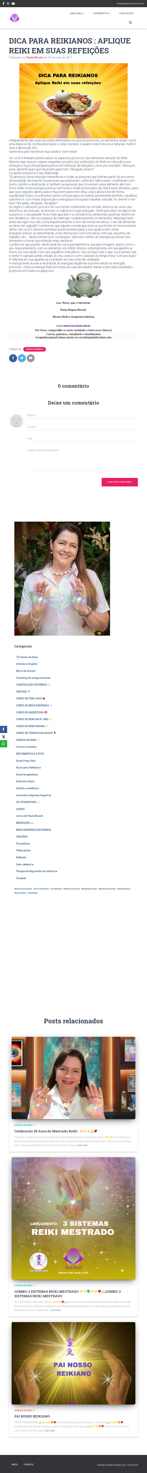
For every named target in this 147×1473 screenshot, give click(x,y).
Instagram (8, 4)
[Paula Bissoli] (14, 17)
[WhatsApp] (3, 743)
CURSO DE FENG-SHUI (29, 698)
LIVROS (20, 809)
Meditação (33, 893)
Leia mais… (83, 1145)
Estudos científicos (27, 788)
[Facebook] (3, 729)
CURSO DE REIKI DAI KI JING (32, 719)
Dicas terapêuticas (27, 774)
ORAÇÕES (22, 836)
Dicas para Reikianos (28, 767)
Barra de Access (26, 670)
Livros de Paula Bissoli (29, 815)
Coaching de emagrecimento (33, 677)
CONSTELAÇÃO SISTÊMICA (32, 684)
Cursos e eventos (26, 746)
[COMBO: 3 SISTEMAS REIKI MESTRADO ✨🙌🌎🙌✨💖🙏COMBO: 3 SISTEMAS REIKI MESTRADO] (73, 1218)
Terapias (21, 878)
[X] (3, 736)
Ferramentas (101, 13)
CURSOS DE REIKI (33, 349)
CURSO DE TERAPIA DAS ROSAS (34, 733)
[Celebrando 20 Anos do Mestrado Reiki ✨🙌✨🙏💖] (73, 1077)
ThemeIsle (132, 1465)
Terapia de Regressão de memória (36, 871)
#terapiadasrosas (89, 889)
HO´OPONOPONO (26, 802)
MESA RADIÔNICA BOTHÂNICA (33, 829)
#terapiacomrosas (71, 889)
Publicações (126, 13)
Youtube (13, 4)
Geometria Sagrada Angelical (33, 795)
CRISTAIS (21, 691)
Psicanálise (23, 843)
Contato (29, 1464)
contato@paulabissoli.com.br (130, 3)
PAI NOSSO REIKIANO (32, 1416)
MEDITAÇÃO (23, 822)
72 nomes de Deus (27, 657)
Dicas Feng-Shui (25, 760)
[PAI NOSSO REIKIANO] (73, 1363)
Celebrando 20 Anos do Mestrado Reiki (46, 1131)
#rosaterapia (56, 889)
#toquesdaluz (20, 893)
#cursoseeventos (41, 889)
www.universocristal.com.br (73, 325)
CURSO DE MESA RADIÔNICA (32, 705)
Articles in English (26, 663)
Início (15, 1464)
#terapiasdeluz (124, 889)
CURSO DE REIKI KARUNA (31, 726)
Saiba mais (76, 13)
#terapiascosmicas (107, 889)
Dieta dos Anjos (25, 781)
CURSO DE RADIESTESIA (30, 712)
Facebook (3, 4)
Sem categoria (25, 864)
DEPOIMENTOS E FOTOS (30, 753)
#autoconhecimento (23, 889)
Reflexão (21, 857)
